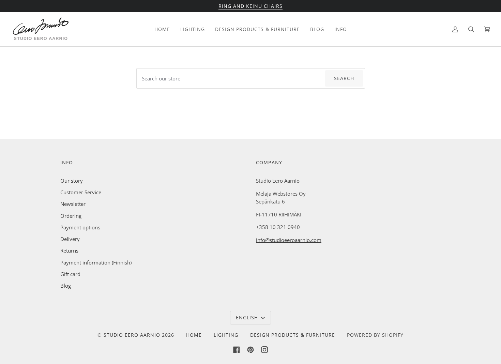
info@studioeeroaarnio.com (288, 240)
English (248, 317)
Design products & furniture (292, 335)
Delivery (70, 239)
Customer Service (80, 192)
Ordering (70, 215)
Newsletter (73, 203)
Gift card (70, 274)
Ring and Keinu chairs (250, 6)
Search (344, 78)
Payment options (80, 227)
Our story (71, 180)
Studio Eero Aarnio (132, 335)
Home (194, 335)
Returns (69, 250)
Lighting (226, 335)
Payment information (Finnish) (96, 262)
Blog (65, 285)
